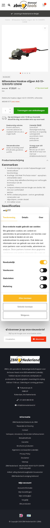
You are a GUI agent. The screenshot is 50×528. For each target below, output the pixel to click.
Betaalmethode (25, 438)
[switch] (43, 270)
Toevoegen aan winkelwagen (31, 110)
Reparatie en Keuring (25, 426)
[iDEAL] (21, 515)
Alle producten (25, 504)
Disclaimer (25, 458)
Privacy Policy (25, 454)
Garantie (25, 442)
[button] (20, 73)
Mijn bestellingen (25, 492)
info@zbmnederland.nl (26, 405)
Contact (25, 430)
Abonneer (39, 339)
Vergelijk (25, 500)
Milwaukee (6, 77)
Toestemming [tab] (9, 217)
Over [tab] (41, 217)
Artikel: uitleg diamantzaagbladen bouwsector (25, 472)
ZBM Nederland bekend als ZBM (25, 422)
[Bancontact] (29, 515)
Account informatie (25, 488)
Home (7, 20)
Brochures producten (25, 446)
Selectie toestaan (25, 306)
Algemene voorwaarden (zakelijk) (25, 450)
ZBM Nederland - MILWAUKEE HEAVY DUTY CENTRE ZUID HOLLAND (25, 467)
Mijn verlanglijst (25, 496)
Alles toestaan (25, 298)
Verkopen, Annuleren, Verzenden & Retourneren (25, 434)
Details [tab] (25, 217)
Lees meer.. (15, 101)
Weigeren (25, 315)
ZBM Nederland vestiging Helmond (25, 476)
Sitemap (25, 462)
